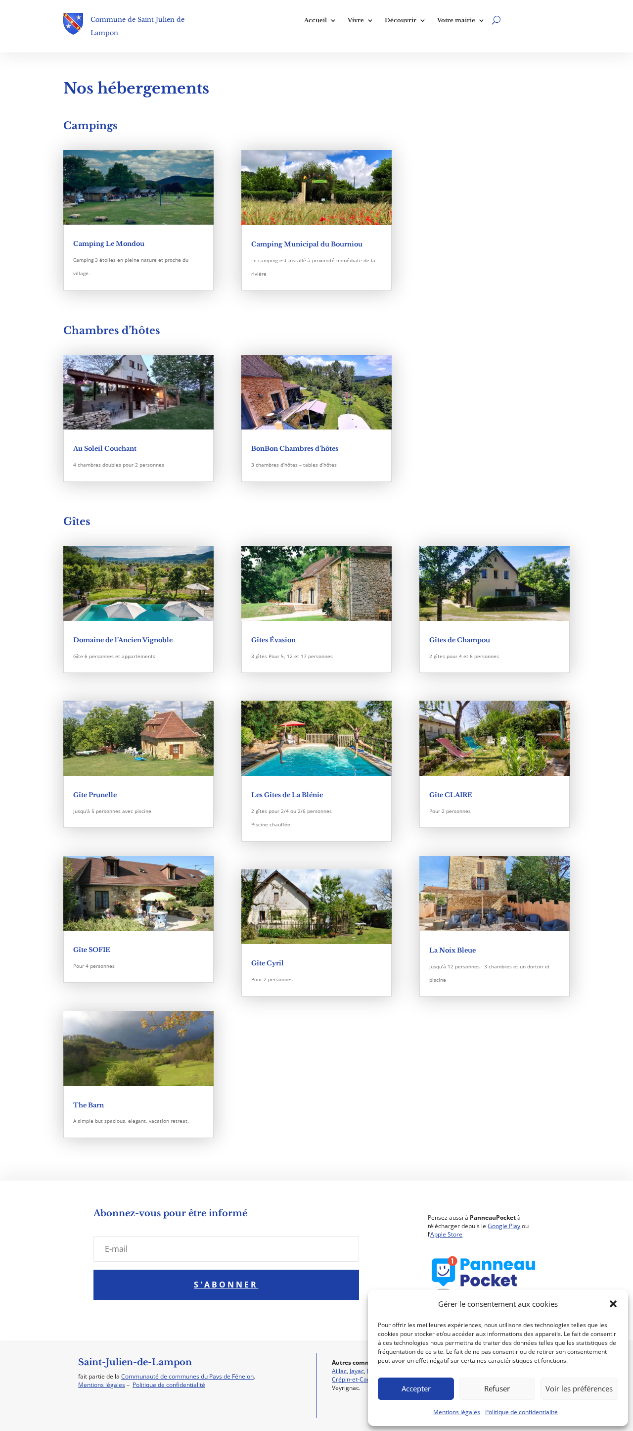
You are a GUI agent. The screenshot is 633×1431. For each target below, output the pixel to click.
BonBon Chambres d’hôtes (294, 448)
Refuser (497, 1388)
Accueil (315, 20)
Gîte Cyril (267, 963)
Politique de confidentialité (521, 1412)
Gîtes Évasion (273, 640)
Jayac (357, 1371)
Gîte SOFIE (91, 950)
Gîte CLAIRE (450, 795)
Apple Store (446, 1234)
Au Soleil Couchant (104, 448)
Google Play (504, 1226)
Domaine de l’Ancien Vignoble (123, 640)
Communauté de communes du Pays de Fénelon (187, 1376)
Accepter (416, 1388)
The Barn (88, 1105)
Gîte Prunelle (95, 795)
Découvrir (400, 20)
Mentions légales (456, 1412)
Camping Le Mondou (108, 243)
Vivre (356, 20)
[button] (613, 1304)
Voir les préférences (579, 1388)
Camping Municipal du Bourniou (306, 244)
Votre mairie (456, 20)
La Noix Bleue (452, 950)
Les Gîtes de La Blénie (287, 795)
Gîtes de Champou (459, 640)
